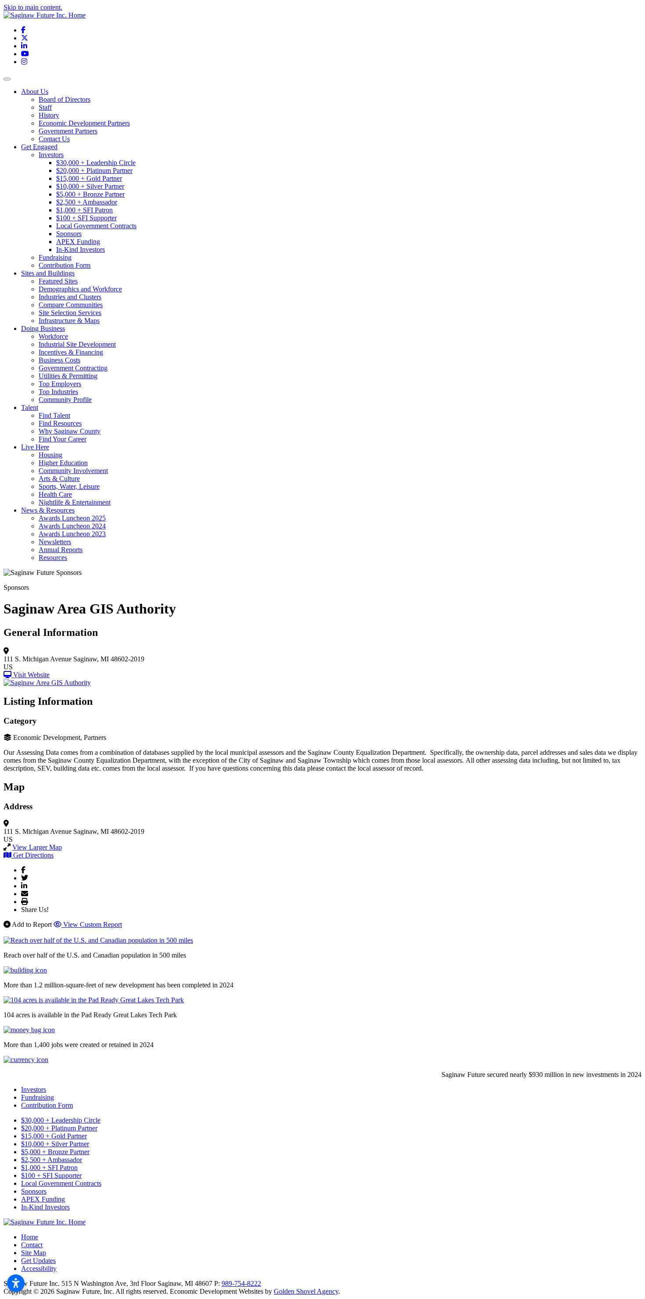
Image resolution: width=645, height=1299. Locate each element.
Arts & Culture (59, 478)
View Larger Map (37, 847)
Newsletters (55, 541)
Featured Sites (58, 281)
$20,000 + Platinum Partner (94, 170)
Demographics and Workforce (80, 289)
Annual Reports (60, 549)
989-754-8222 (241, 1283)
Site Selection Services (70, 312)
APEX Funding (78, 241)
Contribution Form (64, 265)
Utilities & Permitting (68, 376)
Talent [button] (29, 407)
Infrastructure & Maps (69, 320)
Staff (45, 107)
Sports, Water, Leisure (69, 486)
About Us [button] (34, 91)
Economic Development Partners (84, 123)
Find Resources (60, 423)
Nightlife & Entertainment (75, 502)
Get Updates (38, 1260)
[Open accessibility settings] (16, 1283)
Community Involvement (73, 470)
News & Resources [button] (48, 510)
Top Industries (58, 391)
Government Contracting (73, 368)
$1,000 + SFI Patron (84, 210)
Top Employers (60, 384)
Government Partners (68, 131)
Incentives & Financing (71, 352)
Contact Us (54, 139)
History (49, 115)
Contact (32, 1245)
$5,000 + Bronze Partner (90, 194)
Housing (50, 455)
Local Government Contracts (96, 226)
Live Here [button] (35, 447)
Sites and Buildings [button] (48, 273)
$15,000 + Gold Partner (89, 178)
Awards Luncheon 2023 (72, 534)
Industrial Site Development (77, 344)
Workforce (53, 336)
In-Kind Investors (80, 249)
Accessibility (39, 1268)
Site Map (33, 1252)
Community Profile (65, 399)
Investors (51, 154)
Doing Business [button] (43, 328)
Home (29, 1237)
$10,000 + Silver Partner (90, 186)
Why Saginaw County (69, 431)
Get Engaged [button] (39, 147)
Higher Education (63, 462)
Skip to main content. (33, 7)
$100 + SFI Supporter (86, 218)
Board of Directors (64, 99)
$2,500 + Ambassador (86, 202)
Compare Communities (71, 305)
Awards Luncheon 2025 (72, 518)
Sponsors (69, 233)
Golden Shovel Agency (306, 1291)
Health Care (55, 494)
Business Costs (59, 360)
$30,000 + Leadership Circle (96, 162)
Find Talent (54, 415)
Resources (53, 557)
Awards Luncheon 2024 (72, 526)
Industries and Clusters (70, 297)
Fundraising (55, 257)
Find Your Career (62, 439)
